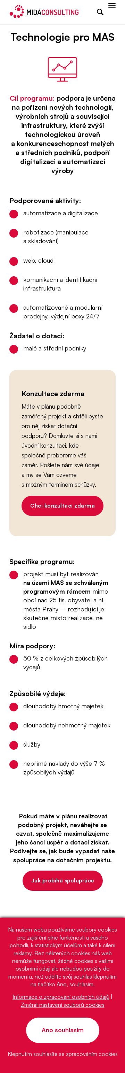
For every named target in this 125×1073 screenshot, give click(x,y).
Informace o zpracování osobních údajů (60, 996)
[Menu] (112, 12)
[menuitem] (96, 12)
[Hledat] (96, 12)
